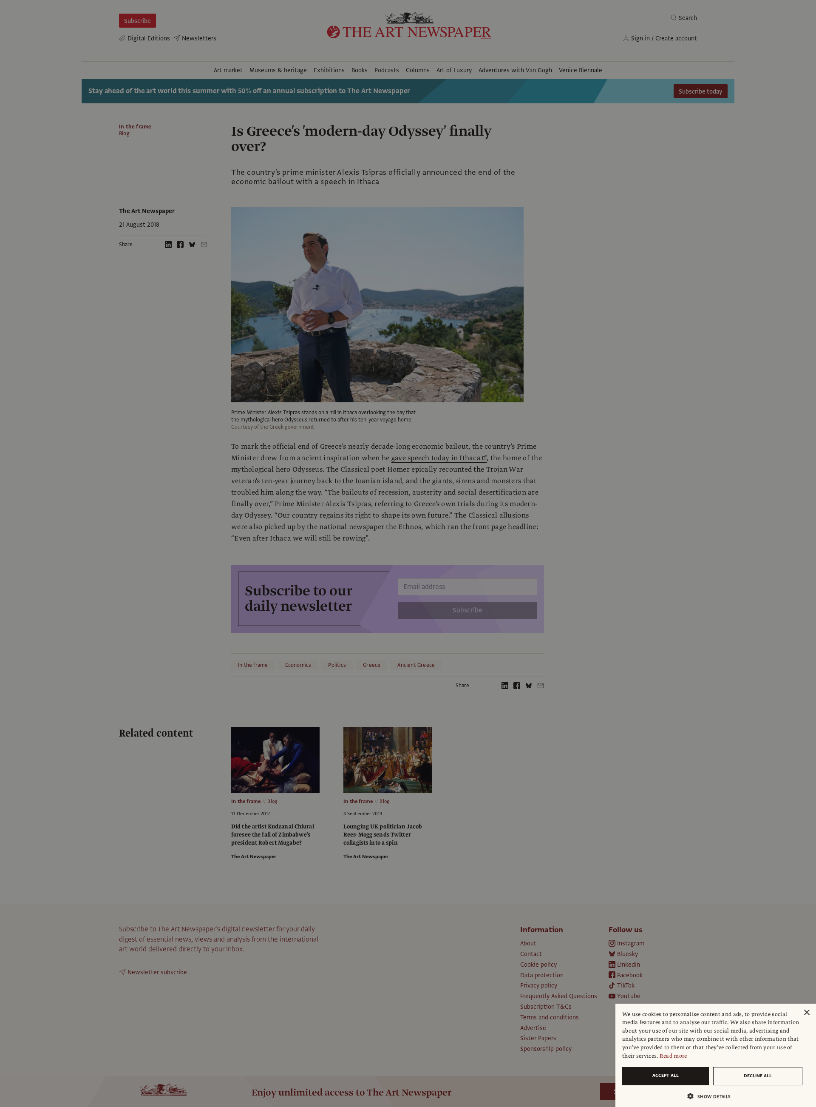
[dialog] (715, 1055)
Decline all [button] (758, 1076)
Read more (673, 1056)
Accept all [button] (665, 1075)
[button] (712, 1096)
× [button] (806, 1013)
